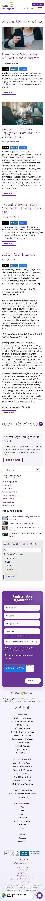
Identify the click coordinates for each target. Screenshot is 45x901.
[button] (17, 895)
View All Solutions (22, 753)
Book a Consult (22, 797)
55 (30, 424)
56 (35, 424)
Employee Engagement (9, 482)
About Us (22, 838)
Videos (22, 811)
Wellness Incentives (8, 505)
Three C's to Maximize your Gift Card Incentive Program (20, 56)
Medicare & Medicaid (22, 735)
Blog (22, 807)
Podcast (23, 814)
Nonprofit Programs (22, 746)
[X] (16, 707)
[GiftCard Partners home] (22, 693)
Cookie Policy (22, 870)
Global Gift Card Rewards (22, 780)
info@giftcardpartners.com (22, 863)
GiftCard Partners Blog (22, 21)
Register (26, 8)
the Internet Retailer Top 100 (14, 289)
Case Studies (22, 818)
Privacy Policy (22, 867)
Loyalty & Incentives (8, 502)
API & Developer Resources (22, 784)
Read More (9, 92)
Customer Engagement (9, 492)
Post (6, 69)
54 (25, 424)
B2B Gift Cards (6, 485)
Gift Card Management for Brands (22, 794)
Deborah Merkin (13, 63)
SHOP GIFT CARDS (13, 460)
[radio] (22, 558)
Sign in (33, 8)
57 (41, 424)
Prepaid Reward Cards (22, 777)
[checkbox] (22, 564)
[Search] (38, 470)
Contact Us (22, 841)
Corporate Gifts (7, 488)
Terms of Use (21, 650)
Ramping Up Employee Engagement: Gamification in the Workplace (21, 133)
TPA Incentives (22, 725)
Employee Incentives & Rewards (12, 495)
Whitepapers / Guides (22, 821)
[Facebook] (20, 707)
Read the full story (10, 295)
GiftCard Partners (14, 217)
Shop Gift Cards (38, 4)
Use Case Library (22, 825)
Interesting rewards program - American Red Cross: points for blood (22, 208)
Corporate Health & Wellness (22, 721)
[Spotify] (28, 707)
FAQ (22, 828)
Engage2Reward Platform (22, 763)
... (14, 424)
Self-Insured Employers (23, 728)
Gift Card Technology (8, 499)
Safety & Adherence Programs (22, 732)
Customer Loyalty (22, 742)
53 (20, 424)
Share (15, 69)
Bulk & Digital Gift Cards (22, 766)
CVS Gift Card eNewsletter (19, 254)
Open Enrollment (22, 750)
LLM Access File (22, 876)
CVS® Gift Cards (22, 773)
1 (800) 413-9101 (22, 860)
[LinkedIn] (24, 707)
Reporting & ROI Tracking (22, 770)
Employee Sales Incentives (22, 739)
